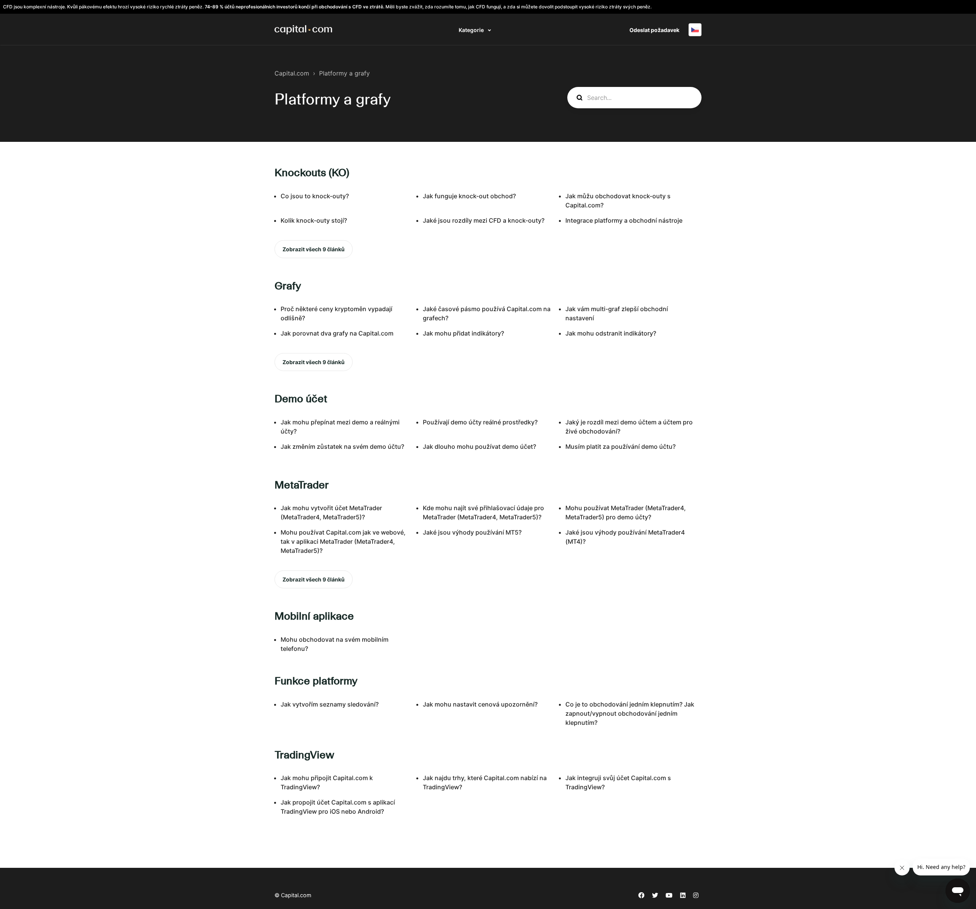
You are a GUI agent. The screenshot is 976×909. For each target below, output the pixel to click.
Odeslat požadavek (654, 30)
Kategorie (472, 30)
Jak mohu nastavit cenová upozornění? (480, 704)
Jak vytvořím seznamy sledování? (330, 704)
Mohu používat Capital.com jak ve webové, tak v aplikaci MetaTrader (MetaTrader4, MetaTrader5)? (343, 541)
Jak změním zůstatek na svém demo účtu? (342, 446)
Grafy (287, 285)
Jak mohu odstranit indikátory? (610, 333)
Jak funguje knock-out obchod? (469, 196)
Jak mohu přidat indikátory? (463, 333)
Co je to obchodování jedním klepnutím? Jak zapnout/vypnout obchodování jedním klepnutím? (629, 713)
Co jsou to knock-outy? (315, 196)
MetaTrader (301, 484)
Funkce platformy (316, 680)
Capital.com (291, 73)
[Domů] (303, 29)
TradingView (304, 754)
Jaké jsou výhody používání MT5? (472, 532)
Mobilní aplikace (314, 615)
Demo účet (300, 398)
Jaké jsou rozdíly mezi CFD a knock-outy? (483, 220)
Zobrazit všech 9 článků (314, 249)
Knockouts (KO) (311, 172)
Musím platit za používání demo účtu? (620, 446)
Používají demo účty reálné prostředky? (480, 422)
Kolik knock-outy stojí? (314, 220)
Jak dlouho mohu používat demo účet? (479, 446)
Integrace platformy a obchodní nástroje (623, 220)
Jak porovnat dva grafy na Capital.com (337, 333)
